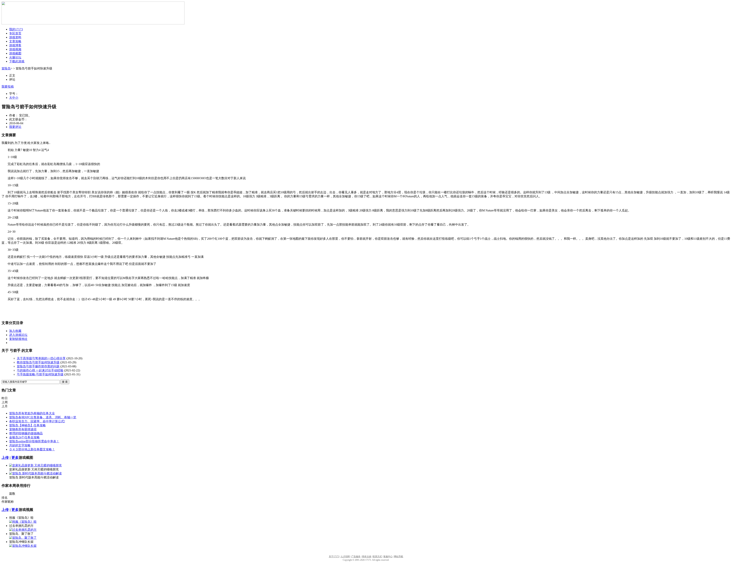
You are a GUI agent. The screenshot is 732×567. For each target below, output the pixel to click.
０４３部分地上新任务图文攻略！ (32, 449)
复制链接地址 (18, 338)
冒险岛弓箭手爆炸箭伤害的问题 (38, 366)
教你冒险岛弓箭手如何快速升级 (38, 362)
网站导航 (398, 556)
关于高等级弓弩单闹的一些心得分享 (41, 358)
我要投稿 (8, 86)
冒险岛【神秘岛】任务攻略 (27, 425)
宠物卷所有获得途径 (23, 429)
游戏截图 (15, 53)
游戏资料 (15, 37)
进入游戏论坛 (18, 334)
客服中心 (387, 556)
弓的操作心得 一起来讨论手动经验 (40, 370)
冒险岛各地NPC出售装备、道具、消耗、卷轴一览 (42, 417)
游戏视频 (15, 49)
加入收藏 (15, 330)
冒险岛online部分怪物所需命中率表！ (34, 441)
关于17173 (334, 556)
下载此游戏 (16, 61)
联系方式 (377, 556)
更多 (15, 458)
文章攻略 (15, 41)
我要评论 (15, 126)
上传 (5, 458)
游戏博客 (15, 45)
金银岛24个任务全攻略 (24, 437)
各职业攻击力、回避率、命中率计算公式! (37, 421)
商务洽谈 (366, 556)
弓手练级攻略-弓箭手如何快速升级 (40, 374)
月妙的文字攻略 (19, 445)
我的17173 (16, 29)
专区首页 (15, 33)
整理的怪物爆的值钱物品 (26, 433)
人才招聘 (345, 556)
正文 (12, 75)
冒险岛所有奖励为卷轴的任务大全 (32, 413)
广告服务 (355, 556)
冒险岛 (6, 68)
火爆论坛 (15, 57)
